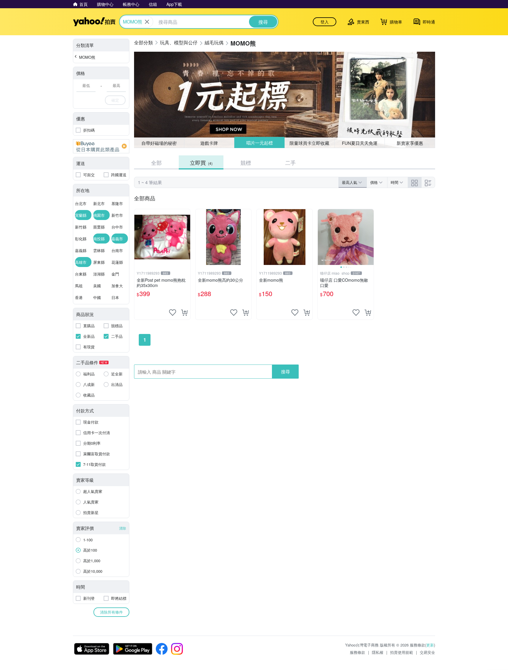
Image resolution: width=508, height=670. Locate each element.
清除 (122, 527)
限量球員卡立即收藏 (309, 143)
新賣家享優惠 (410, 143)
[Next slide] (370, 237)
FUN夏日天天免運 (359, 143)
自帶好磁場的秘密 (159, 143)
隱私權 (377, 652)
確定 (115, 100)
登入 (324, 22)
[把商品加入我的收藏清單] (172, 312)
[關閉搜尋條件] (147, 21)
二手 (290, 162)
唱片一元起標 (259, 143)
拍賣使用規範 (401, 652)
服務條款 (357, 652)
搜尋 (285, 371)
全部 (156, 162)
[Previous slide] (321, 237)
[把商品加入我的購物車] (184, 312)
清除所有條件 (111, 612)
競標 (245, 162)
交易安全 (427, 652)
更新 (430, 645)
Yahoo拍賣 (94, 22)
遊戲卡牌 (209, 143)
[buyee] (101, 146)
